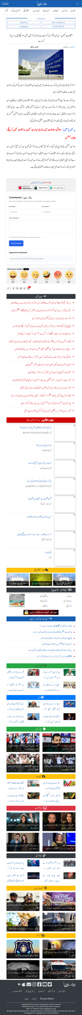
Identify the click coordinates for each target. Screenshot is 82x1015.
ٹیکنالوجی (39, 855)
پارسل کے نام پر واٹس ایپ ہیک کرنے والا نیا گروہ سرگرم (15, 868)
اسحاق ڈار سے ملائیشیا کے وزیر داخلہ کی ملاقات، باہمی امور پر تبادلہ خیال (51, 690)
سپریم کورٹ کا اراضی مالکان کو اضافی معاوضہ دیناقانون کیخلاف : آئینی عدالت (50, 650)
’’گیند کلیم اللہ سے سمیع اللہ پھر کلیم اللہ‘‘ (40, 498)
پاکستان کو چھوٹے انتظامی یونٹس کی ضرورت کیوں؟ (36, 427)
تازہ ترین (64, 10)
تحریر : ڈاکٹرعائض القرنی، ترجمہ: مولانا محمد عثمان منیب (38, 486)
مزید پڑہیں (39, 296)
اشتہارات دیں (17, 991)
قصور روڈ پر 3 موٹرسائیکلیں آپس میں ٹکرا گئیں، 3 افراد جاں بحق (15, 677)
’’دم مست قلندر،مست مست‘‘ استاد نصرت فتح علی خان (34, 534)
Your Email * (46, 206)
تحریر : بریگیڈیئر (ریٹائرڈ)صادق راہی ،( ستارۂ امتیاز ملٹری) (37, 433)
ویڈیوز (26, 998)
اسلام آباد (66, 601)
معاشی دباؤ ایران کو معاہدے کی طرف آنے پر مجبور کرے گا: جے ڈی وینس (51, 721)
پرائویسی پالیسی (30, 991)
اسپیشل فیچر (26, 10)
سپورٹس (39, 729)
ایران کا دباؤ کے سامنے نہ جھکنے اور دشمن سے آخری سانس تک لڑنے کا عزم (15, 721)
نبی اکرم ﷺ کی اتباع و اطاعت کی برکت (39, 481)
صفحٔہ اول (73, 10)
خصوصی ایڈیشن (15, 10)
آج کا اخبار (55, 10)
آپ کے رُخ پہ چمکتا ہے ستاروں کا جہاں (39, 516)
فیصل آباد (43, 596)
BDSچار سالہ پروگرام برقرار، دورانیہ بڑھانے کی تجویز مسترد (54, 656)
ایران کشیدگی (24, 22)
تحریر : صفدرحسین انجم (46, 504)
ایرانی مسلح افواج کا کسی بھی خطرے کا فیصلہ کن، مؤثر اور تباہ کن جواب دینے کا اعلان (15, 709)
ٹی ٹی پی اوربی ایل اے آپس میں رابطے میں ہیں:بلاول (56, 638)
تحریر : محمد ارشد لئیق (47, 539)
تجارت (38, 776)
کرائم (38, 935)
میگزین (6, 10)
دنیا (39, 697)
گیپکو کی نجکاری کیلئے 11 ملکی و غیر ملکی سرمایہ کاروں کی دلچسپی (15, 788)
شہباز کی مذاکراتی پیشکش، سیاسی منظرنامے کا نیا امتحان (57, 644)
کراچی (68, 605)
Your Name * (12, 206)
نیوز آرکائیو (51, 991)
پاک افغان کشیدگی (58, 26)
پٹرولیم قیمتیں (24, 26)
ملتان (44, 605)
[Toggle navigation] (77, 4)
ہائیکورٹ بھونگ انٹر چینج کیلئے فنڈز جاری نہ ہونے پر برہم (56, 626)
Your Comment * (14, 218)
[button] (9, 580)
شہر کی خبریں (36, 10)
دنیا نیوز (34, 998)
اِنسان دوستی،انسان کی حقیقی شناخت (40, 463)
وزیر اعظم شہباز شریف (58, 22)
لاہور (68, 596)
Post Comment (16, 243)
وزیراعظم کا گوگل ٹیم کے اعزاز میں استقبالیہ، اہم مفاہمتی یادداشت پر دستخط (51, 868)
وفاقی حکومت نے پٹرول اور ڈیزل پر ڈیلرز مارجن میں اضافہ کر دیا (15, 801)
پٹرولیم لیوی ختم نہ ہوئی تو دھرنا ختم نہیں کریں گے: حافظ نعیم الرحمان (51, 677)
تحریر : (50, 557)
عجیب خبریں (38, 888)
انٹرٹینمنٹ (38, 808)
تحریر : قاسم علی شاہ (47, 450)
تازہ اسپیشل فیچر (39, 570)
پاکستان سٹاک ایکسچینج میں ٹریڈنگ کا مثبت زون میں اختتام (51, 801)
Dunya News (47, 998)
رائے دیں (41, 991)
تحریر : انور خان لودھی (46, 468)
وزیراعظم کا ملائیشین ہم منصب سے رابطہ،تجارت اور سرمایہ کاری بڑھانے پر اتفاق (15, 690)
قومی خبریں (39, 665)
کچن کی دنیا (48, 552)
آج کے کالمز (46, 10)
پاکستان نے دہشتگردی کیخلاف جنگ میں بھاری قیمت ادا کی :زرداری (52, 632)
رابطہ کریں (62, 991)
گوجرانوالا (43, 601)
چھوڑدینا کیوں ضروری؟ (44, 445)
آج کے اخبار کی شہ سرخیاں (39, 618)
